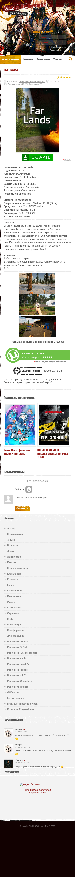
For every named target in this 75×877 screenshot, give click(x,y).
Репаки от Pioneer (17, 669)
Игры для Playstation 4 (20, 709)
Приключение (15, 534)
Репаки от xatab (16, 658)
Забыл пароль (58, 47)
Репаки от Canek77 (18, 664)
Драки (10, 551)
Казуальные (14, 573)
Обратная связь (38, 792)
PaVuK (19, 760)
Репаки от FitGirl (17, 647)
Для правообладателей (38, 790)
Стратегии (13, 613)
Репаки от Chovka (17, 641)
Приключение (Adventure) (32, 81)
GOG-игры (13, 692)
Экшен (11, 539)
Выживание (14, 596)
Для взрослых (15, 636)
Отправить (22, 508)
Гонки (10, 585)
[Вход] (28, 489)
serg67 (18, 729)
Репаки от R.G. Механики (22, 652)
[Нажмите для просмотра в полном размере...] (37, 292)
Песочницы (14, 624)
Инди (10, 619)
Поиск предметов (17, 568)
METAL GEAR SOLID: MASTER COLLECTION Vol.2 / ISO (53, 454)
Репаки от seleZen (17, 675)
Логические (14, 556)
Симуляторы (14, 607)
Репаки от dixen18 (17, 686)
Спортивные (14, 590)
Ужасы (11, 602)
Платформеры (15, 630)
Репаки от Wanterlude (19, 681)
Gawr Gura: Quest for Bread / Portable (17, 452)
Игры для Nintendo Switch (22, 703)
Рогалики (12, 579)
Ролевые (12, 545)
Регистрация (56, 50)
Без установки (15, 698)
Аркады (11, 528)
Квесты (11, 562)
